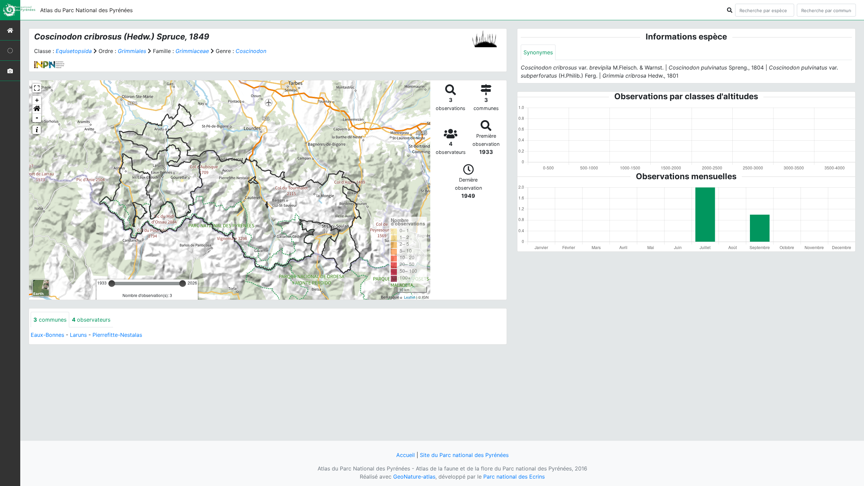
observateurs (91, 319)
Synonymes (538, 52)
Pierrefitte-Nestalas (117, 334)
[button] (36, 109)
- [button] (37, 117)
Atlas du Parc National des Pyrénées (86, 10)
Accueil (405, 455)
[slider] (111, 283)
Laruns (78, 334)
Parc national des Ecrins (514, 476)
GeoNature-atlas (414, 476)
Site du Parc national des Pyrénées (464, 455)
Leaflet (409, 297)
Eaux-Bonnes (47, 334)
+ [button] (37, 100)
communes (49, 319)
